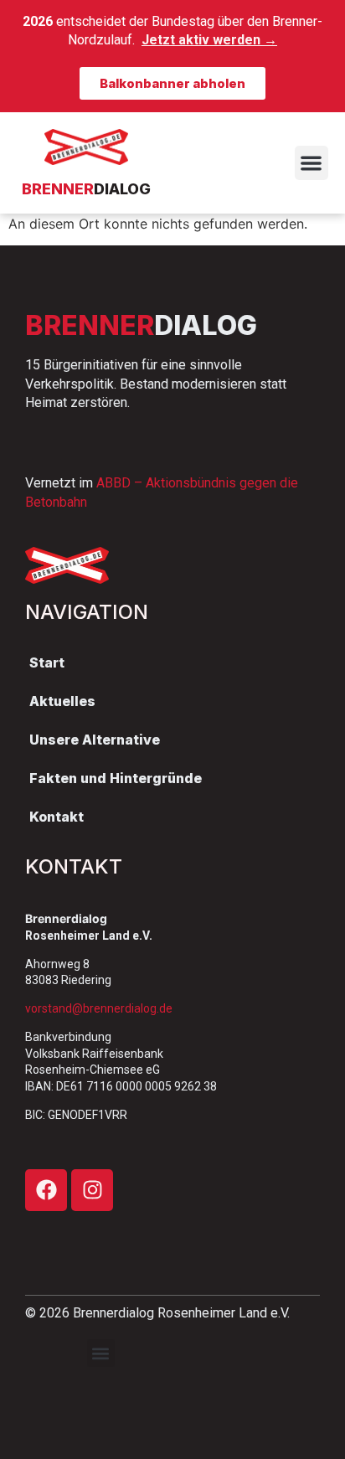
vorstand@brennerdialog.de (98, 1008)
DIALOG (86, 189)
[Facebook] (46, 1190)
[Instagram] (92, 1190)
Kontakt (56, 816)
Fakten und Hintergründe (115, 778)
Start (46, 662)
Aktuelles (62, 701)
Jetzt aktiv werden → (209, 40)
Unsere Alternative (94, 739)
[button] (312, 163)
